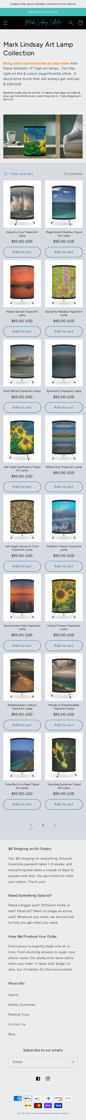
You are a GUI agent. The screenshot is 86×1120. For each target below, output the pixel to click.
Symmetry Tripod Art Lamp (64, 391)
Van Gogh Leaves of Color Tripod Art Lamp (22, 548)
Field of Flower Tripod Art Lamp (63, 627)
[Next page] (55, 825)
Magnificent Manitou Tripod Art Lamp (64, 233)
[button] (5, 22)
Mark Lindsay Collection (37, 1113)
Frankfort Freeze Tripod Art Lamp (64, 548)
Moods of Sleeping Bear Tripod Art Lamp (64, 706)
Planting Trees (18, 1014)
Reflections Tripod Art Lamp (64, 467)
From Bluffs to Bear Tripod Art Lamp (22, 786)
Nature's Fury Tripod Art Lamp (22, 233)
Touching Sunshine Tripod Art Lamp (63, 786)
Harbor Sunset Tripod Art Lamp (22, 313)
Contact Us (16, 1024)
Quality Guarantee (21, 1005)
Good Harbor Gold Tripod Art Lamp (22, 627)
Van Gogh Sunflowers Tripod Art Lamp (22, 468)
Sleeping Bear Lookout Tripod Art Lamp (22, 706)
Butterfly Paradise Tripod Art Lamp (64, 313)
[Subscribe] (72, 1062)
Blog (11, 1034)
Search (13, 995)
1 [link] (31, 825)
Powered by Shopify (58, 1113)
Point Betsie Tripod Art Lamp (22, 391)
